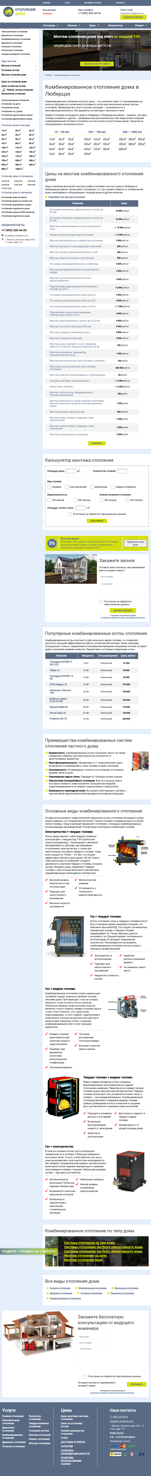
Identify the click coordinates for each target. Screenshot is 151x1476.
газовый (56, 487)
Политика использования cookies (71, 1460)
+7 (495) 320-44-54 (89, 13)
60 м (70, 148)
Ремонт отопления (39, 1439)
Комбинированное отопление (16, 39)
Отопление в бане (10, 107)
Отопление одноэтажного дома (17, 115)
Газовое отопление (60, 1288)
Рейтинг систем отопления (20, 89)
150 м (106, 143)
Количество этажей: (104, 471)
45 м (51, 148)
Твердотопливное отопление (15, 54)
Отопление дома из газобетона (16, 201)
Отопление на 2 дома (11, 111)
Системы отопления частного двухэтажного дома (103, 1251)
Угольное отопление (11, 46)
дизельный (101, 487)
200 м (122, 139)
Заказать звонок (133, 17)
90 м (70, 153)
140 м (96, 143)
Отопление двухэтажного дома (16, 119)
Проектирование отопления (15, 100)
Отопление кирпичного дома (15, 216)
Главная (46, 3)
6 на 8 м (5, 184)
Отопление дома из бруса (14, 197)
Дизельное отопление (12, 35)
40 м (70, 143)
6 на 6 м (31, 181)
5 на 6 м (5, 181)
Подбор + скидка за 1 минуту (29, 1251)
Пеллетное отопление (12, 50)
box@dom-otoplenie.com (131, 13)
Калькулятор (115, 25)
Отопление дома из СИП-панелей (17, 212)
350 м (122, 143)
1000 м (122, 148)
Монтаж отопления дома (13, 74)
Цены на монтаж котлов (13, 86)
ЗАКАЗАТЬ (97, 443)
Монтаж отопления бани (83, 1260)
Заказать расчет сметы (97, 64)
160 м (87, 148)
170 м (96, 148)
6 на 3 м (18, 181)
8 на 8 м (31, 184)
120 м (106, 139)
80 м (61, 153)
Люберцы (47, 13)
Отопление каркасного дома (15, 208)
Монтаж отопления (39, 1443)
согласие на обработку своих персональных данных (123, 618)
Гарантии (67, 1446)
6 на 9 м (18, 184)
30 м (51, 143)
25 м (70, 139)
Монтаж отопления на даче (85, 1255)
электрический (78, 487)
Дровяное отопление (11, 43)
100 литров (58, 500)
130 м (87, 143)
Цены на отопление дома (14, 81)
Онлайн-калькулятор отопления (72, 1432)
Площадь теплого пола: (60, 507)
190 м (87, 153)
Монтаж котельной (10, 65)
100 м (87, 139)
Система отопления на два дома (89, 1243)
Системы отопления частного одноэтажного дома (103, 1247)
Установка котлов (10, 70)
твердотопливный (126, 487)
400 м (131, 143)
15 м (51, 139)
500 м (141, 143)
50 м (61, 148)
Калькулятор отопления (13, 93)
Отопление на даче (10, 104)
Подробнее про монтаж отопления (66, 197)
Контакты (120, 3)
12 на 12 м (6, 188)
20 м (61, 139)
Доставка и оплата (92, 3)
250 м (131, 139)
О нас (67, 3)
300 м (141, 139)
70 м (51, 153)
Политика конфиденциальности (75, 1452)
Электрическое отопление (14, 31)
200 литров (84, 500)
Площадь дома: (56, 471)
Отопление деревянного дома (16, 204)
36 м (61, 143)
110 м (96, 139)
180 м (106, 148)
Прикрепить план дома (135, 543)
